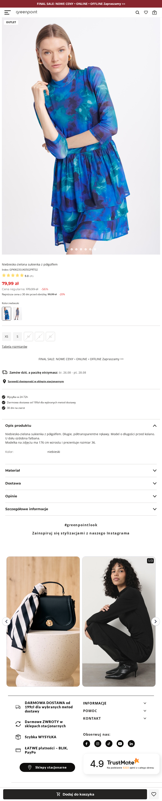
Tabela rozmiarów (14, 347)
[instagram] (97, 743)
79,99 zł (10, 283)
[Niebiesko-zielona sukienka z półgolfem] (81, 136)
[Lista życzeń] (146, 12)
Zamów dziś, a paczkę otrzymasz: (47, 372)
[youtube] (120, 743)
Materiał (12, 470)
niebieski (53, 452)
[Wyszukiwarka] (137, 12)
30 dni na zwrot (16, 408)
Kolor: (10, 303)
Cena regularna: (25, 289)
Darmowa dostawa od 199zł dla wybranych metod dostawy (41, 402)
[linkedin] (131, 743)
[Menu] (7, 12)
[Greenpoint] (26, 12)
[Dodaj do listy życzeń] (154, 794)
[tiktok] (108, 743)
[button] (114, 704)
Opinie (11, 496)
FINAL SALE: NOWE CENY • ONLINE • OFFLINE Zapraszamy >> (81, 359)
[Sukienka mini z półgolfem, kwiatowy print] (17, 314)
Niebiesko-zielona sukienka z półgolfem (30, 264)
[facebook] (86, 743)
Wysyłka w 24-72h (17, 397)
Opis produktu (18, 426)
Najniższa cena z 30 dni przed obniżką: (33, 294)
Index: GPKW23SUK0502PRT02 (20, 269)
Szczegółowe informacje (26, 509)
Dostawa (13, 483)
